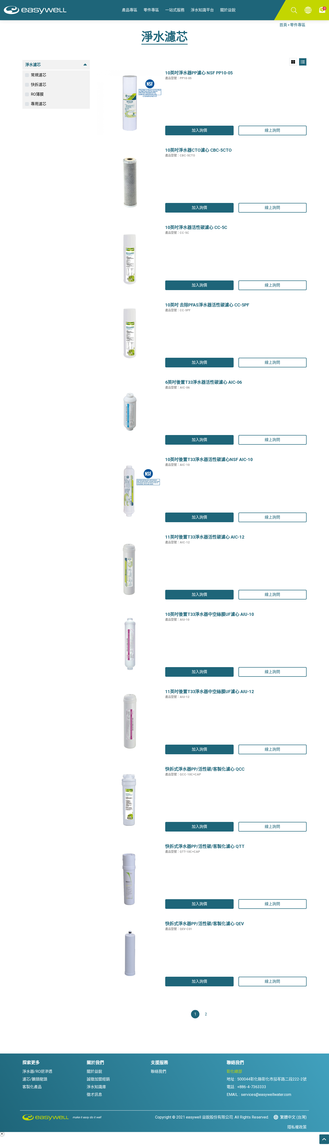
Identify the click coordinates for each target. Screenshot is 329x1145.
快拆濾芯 (38, 84)
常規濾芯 (38, 75)
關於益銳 (94, 1071)
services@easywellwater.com (266, 1094)
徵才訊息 (94, 1094)
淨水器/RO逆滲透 (37, 1071)
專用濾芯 (38, 104)
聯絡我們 (158, 1071)
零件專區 (297, 25)
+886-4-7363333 (251, 1087)
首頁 (283, 25)
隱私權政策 (297, 1127)
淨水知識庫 (96, 1087)
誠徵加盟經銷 (98, 1079)
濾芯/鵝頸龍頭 (34, 1079)
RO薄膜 (37, 94)
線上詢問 (272, 130)
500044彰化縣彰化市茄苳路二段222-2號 (272, 1079)
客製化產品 (32, 1087)
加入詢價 (199, 130)
